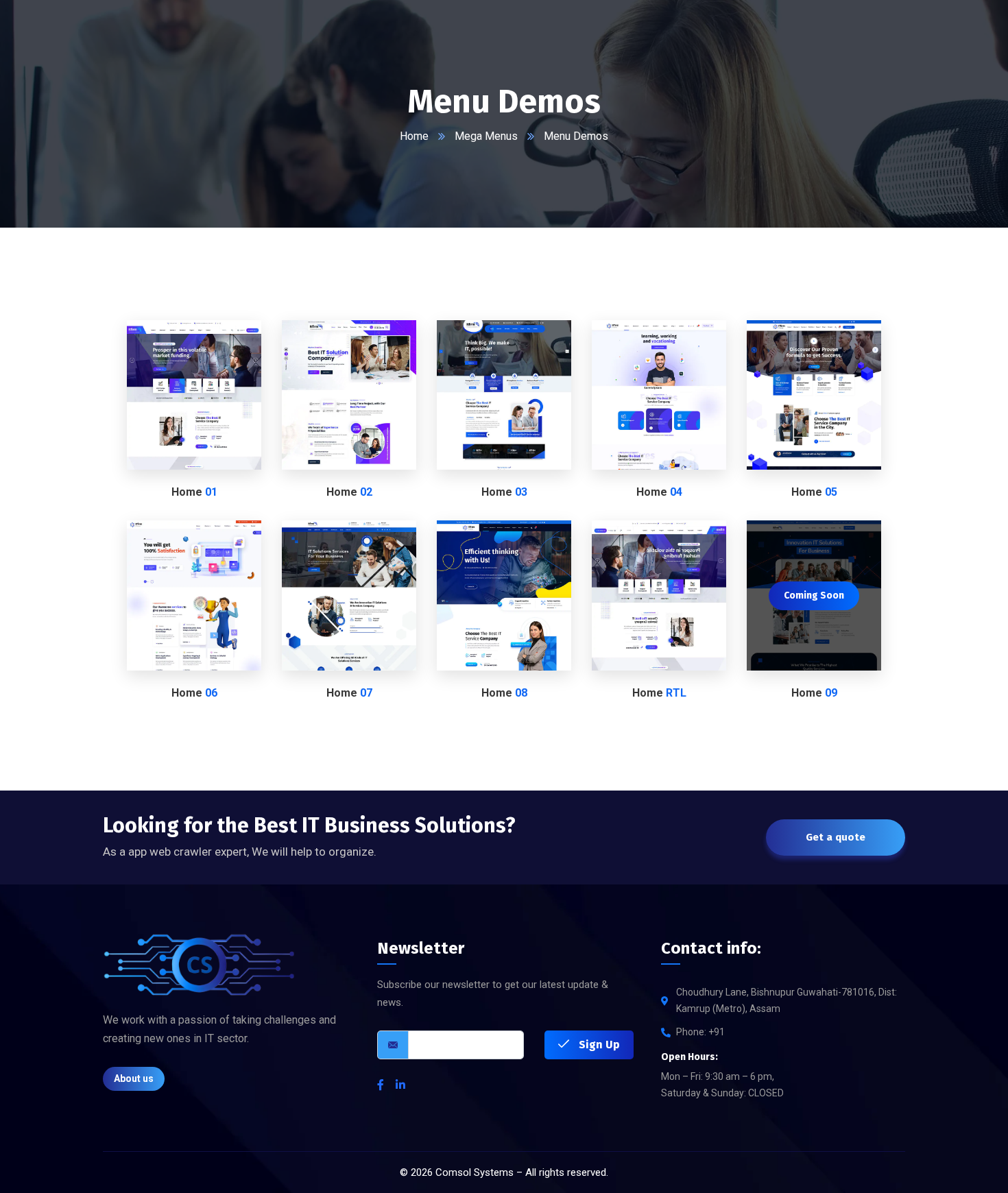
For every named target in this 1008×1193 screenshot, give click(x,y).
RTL (659, 616)
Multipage (166, 415)
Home (414, 136)
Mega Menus (486, 136)
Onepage (224, 415)
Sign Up (598, 1044)
